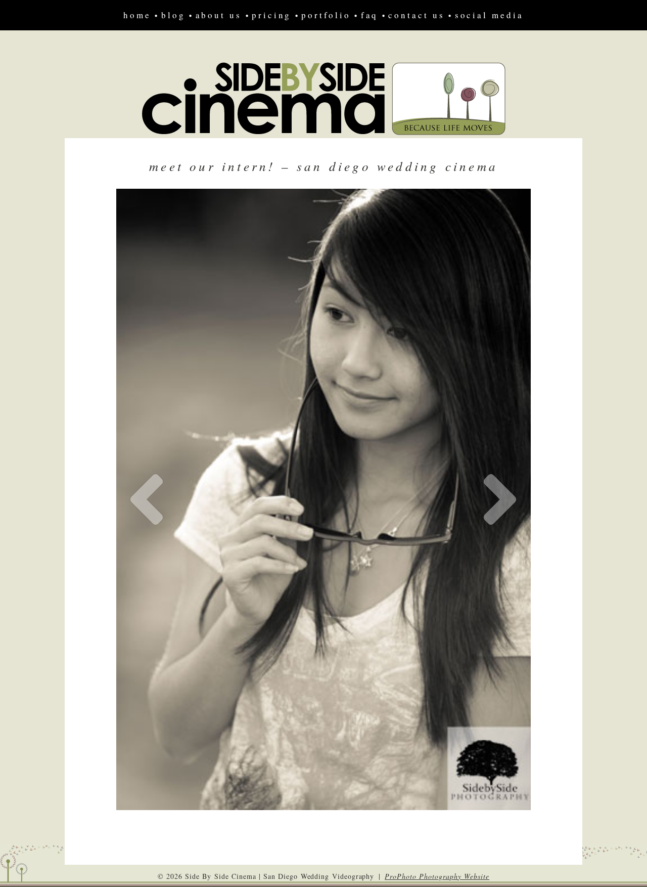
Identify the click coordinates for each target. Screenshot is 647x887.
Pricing (271, 15)
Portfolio (325, 15)
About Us (219, 15)
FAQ (370, 15)
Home (137, 15)
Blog (173, 15)
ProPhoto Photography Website (437, 876)
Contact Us (416, 15)
